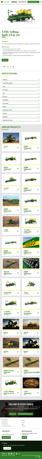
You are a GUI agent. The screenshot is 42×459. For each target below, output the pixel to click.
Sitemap (38, 455)
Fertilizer (5, 113)
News (23, 424)
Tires (4, 93)
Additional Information (7, 120)
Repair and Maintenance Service (25, 413)
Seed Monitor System (7, 110)
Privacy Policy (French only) (26, 455)
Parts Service (12, 413)
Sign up (24, 437)
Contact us (5, 60)
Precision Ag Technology (6, 426)
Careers (23, 422)
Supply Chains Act (34, 455)
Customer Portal (6, 437)
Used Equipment (5, 421)
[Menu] (40, 2)
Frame (4, 86)
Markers (4, 106)
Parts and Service (5, 423)
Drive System (5, 103)
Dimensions (5, 116)
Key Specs (5, 79)
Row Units (5, 96)
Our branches (7, 448)
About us (23, 420)
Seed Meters (5, 99)
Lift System (5, 89)
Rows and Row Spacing (7, 83)
